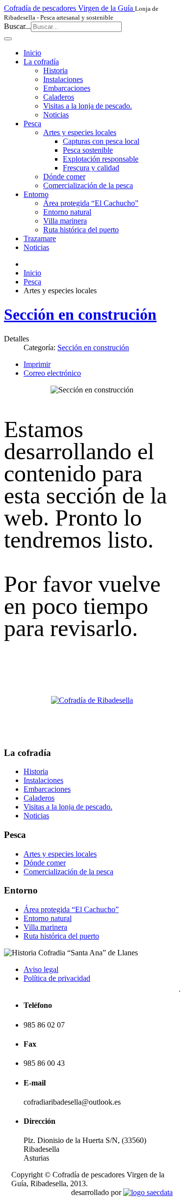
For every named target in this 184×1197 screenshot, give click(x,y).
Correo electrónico (52, 373)
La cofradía (41, 61)
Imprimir (37, 364)
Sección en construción (80, 314)
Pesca (32, 123)
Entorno (36, 194)
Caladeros (58, 97)
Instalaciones (63, 79)
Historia (55, 70)
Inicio (32, 53)
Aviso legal (41, 969)
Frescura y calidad (91, 168)
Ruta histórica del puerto (81, 229)
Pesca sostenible (88, 150)
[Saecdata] (148, 1192)
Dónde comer (64, 176)
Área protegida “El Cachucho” (90, 203)
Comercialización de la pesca (88, 185)
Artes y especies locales (79, 132)
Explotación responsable (100, 159)
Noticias (56, 115)
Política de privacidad (57, 978)
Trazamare (40, 238)
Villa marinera (65, 221)
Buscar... (17, 26)
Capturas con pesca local (101, 141)
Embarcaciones (66, 88)
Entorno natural (67, 212)
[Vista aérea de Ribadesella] (92, 700)
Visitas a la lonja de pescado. (87, 106)
